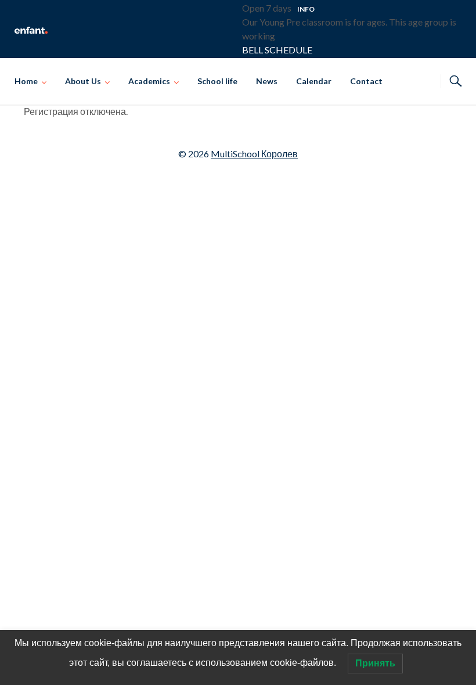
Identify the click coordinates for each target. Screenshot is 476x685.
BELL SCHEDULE (277, 49)
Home (26, 81)
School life (217, 81)
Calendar (313, 81)
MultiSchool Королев (254, 153)
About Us (83, 81)
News (266, 81)
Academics (149, 81)
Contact (366, 81)
